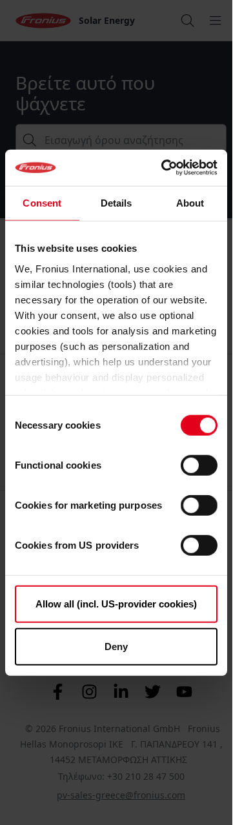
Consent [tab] (42, 202)
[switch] (199, 465)
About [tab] (190, 202)
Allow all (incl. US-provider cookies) (116, 603)
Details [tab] (116, 202)
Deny (116, 645)
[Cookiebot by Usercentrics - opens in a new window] (163, 167)
